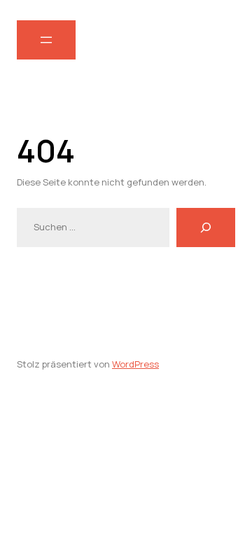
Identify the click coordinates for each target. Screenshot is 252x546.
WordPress (135, 364)
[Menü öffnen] (46, 39)
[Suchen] (205, 227)
